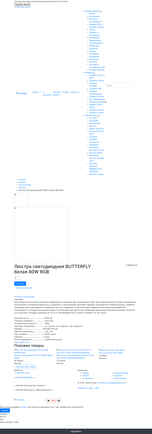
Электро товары (96, 174)
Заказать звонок (22, 4)
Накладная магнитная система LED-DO (96, 147)
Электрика (94, 59)
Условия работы (57, 93)
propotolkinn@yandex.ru (24, 377)
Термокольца (95, 40)
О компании (47, 93)
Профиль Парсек (96, 80)
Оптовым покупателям (24, 297)
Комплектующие (92, 11)
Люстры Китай (95, 153)
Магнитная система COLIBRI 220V (96, 158)
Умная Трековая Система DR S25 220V (96, 131)
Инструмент (94, 16)
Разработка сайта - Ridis (88, 388)
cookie (23, 407)
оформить (76, 431)
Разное (92, 13)
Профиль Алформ (97, 102)
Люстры (92, 126)
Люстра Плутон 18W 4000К (111, 353)
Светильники (95, 123)
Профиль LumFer (96, 112)
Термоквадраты (96, 43)
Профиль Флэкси (96, 110)
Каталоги (93, 62)
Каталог (85, 375)
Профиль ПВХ (95, 88)
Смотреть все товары (25, 367)
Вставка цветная (96, 70)
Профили (89, 72)
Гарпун (92, 30)
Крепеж (92, 51)
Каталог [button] (36, 92)
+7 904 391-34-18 (22, 7)
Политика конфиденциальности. (111, 383)
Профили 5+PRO (96, 96)
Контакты (75, 92)
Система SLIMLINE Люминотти (94, 139)
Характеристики (21, 342)
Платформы (94, 38)
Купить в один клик (24, 288)
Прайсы (65, 92)
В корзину (20, 283)
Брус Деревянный (97, 99)
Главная (85, 373)
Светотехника (91, 115)
